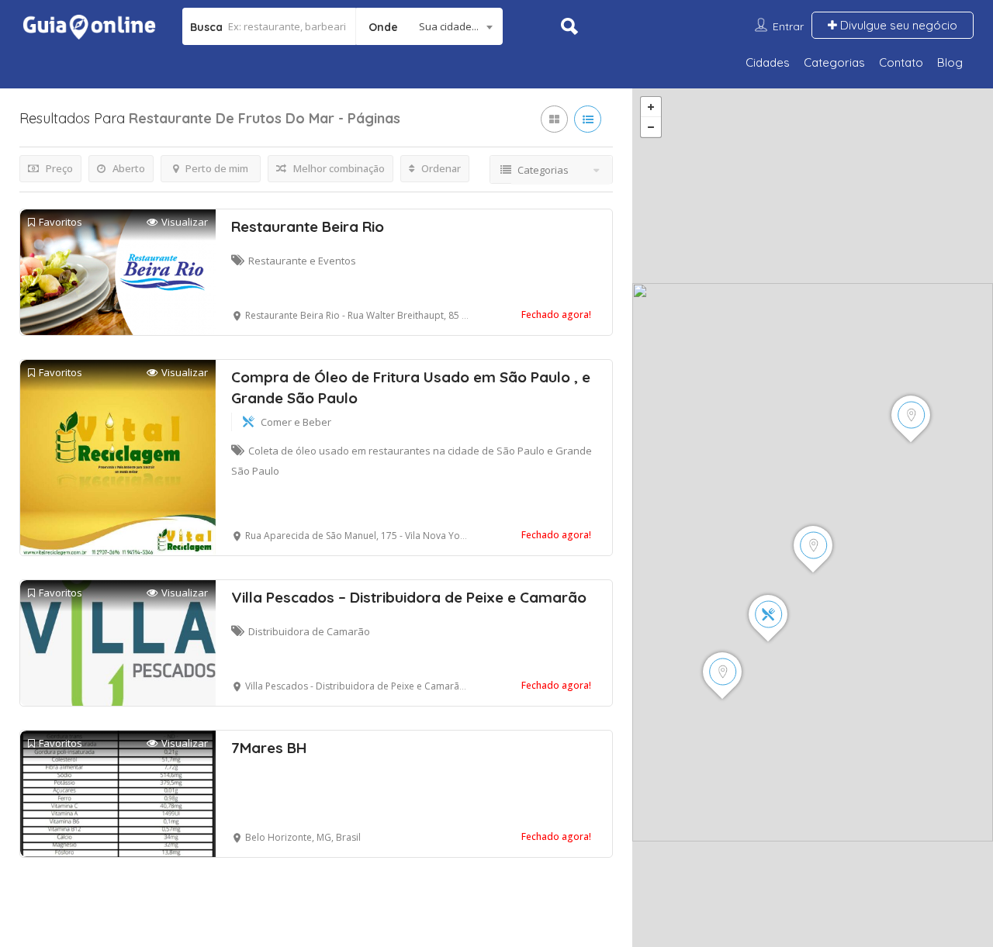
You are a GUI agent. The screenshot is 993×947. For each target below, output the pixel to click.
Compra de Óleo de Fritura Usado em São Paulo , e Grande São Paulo (410, 387)
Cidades (768, 62)
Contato (901, 62)
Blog (950, 62)
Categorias (834, 62)
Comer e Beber (296, 422)
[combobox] (429, 26)
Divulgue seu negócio (897, 25)
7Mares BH (268, 747)
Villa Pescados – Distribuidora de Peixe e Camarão (408, 597)
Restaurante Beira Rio (307, 226)
